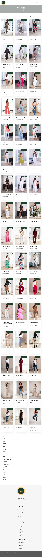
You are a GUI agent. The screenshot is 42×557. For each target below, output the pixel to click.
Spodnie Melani (33, 350)
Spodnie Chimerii (20, 297)
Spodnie (21, 534)
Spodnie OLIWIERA (34, 64)
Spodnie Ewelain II (20, 246)
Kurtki (21, 525)
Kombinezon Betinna (7, 117)
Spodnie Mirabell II (20, 117)
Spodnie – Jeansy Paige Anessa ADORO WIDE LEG (7, 324)
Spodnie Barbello (20, 400)
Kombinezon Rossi (6, 246)
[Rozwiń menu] (39, 3)
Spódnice (21, 532)
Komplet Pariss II (20, 375)
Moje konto (21, 548)
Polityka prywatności (9, 552)
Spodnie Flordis (19, 271)
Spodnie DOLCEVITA (34, 297)
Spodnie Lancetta (34, 168)
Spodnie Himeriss (34, 400)
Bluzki (21, 526)
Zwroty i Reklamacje (21, 542)
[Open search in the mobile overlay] (34, 2)
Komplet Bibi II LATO (7, 194)
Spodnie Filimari (33, 38)
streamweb (23, 554)
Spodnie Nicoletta (6, 350)
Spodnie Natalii (6, 271)
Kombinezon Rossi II (20, 322)
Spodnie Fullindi (20, 143)
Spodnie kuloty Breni (7, 297)
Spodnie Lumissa (6, 143)
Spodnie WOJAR (19, 38)
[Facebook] (2, 503)
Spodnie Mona (19, 350)
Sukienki (21, 535)
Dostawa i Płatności (21, 543)
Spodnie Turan (33, 246)
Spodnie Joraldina (6, 427)
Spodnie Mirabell (34, 117)
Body (21, 529)
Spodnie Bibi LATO (20, 91)
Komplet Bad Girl (34, 271)
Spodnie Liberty (33, 143)
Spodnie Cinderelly (7, 375)
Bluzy (21, 528)
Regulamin (3, 552)
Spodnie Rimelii (33, 375)
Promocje (21, 545)
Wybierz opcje (19, 42)
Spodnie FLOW (19, 168)
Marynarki (21, 531)
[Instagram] (5, 503)
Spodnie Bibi (33, 91)
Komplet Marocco (6, 221)
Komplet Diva (19, 427)
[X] (4, 503)
